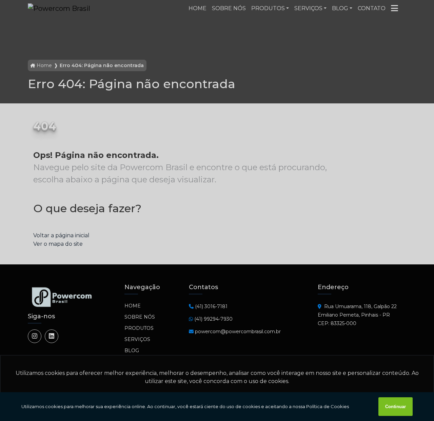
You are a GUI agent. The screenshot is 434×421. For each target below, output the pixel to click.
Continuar (395, 406)
